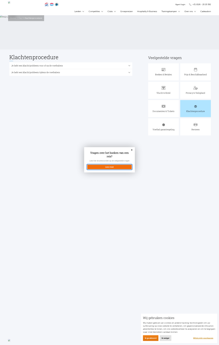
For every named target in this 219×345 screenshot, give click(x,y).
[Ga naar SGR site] (47, 4)
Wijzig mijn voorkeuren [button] (203, 338)
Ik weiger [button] (165, 338)
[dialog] (109, 159)
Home (13, 18)
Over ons (188, 11)
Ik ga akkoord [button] (151, 338)
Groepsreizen (126, 11)
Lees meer (109, 167)
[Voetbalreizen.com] (24, 7)
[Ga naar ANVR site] (52, 4)
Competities (94, 11)
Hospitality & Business (147, 11)
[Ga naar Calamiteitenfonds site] (57, 4)
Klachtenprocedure (33, 18)
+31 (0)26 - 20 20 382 (202, 4)
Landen (77, 11)
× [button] (132, 150)
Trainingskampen (169, 11)
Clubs (110, 11)
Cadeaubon (205, 11)
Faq (20, 18)
